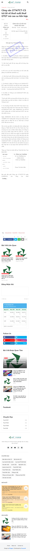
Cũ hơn (26, 299)
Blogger (11, 548)
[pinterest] (21, 447)
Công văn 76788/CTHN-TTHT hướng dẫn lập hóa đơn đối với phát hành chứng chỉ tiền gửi (19, 389)
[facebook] (9, 337)
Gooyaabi (23, 548)
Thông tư (15, 472)
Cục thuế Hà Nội (7, 462)
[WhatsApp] (19, 239)
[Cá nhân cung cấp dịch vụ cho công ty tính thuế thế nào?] (7, 398)
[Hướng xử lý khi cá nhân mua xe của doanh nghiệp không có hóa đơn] (6, 521)
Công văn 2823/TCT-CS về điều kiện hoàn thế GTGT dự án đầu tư (20, 527)
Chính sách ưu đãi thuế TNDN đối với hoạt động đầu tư (8, 277)
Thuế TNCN (15, 423)
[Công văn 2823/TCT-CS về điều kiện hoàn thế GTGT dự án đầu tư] (6, 529)
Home (8, 545)
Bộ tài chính (17, 459)
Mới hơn (4, 299)
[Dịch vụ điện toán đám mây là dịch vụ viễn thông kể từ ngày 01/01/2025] (7, 381)
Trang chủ (4, 7)
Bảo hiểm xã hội (7, 459)
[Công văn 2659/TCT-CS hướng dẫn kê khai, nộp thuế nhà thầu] (7, 373)
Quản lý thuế (6, 467)
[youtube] (15, 447)
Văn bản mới (6, 477)
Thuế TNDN (15, 425)
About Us (14, 545)
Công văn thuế (10, 7)
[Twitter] (15, 239)
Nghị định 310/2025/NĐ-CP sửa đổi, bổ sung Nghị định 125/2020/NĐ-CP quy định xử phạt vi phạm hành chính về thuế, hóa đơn (12, 488)
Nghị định (22, 464)
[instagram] (18, 447)
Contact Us (20, 545)
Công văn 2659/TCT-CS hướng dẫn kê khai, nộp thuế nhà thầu (19, 372)
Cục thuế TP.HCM (20, 462)
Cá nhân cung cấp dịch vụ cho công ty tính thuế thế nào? (19, 397)
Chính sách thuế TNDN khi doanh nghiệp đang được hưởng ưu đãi (7, 259)
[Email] (22, 239)
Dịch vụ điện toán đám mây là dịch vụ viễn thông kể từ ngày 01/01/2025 (20, 380)
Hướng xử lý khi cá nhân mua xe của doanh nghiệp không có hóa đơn (19, 520)
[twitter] (21, 337)
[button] (2, 2)
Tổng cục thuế (21, 232)
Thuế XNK (15, 428)
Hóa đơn (5, 464)
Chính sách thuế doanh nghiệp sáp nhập (21, 258)
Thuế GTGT (15, 232)
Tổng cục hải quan (7, 475)
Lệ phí (13, 464)
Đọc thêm (10, 494)
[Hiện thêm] (26, 239)
